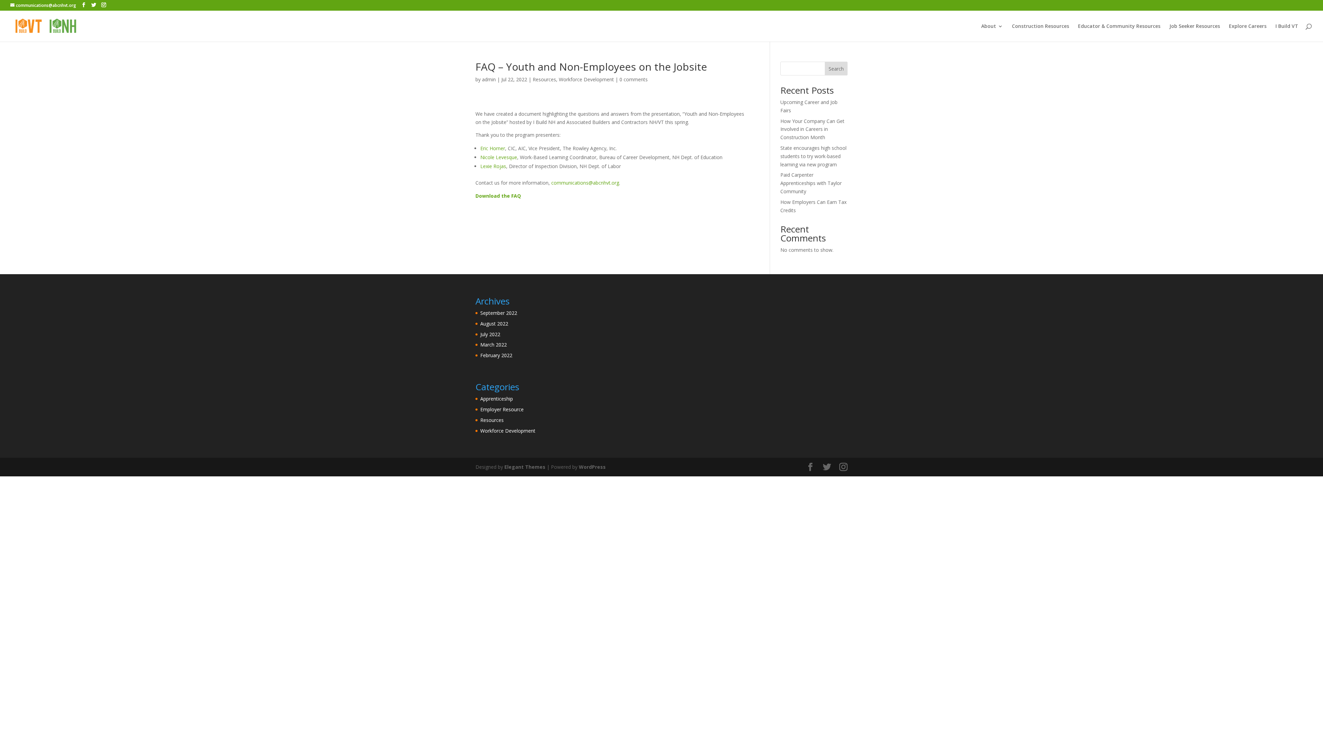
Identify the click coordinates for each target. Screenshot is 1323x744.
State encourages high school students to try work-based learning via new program (813, 156)
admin (489, 79)
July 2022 (490, 334)
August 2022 (494, 323)
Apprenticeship (496, 398)
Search (836, 68)
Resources (544, 79)
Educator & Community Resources (1119, 26)
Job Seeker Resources (1194, 26)
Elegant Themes (524, 467)
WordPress (592, 467)
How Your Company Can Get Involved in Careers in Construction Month (812, 129)
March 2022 (493, 344)
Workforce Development (586, 79)
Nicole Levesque (498, 157)
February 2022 (496, 355)
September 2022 (498, 313)
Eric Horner (492, 148)
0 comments (633, 79)
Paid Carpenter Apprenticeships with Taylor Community (811, 183)
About (988, 26)
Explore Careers (1247, 26)
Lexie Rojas (493, 166)
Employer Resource (502, 409)
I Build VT (1286, 26)
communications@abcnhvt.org (585, 182)
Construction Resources (1040, 26)
